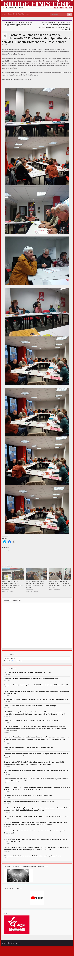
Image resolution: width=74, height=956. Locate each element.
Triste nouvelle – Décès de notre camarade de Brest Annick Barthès (28, 795)
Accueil (4, 14)
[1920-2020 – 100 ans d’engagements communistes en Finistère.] (18, 875)
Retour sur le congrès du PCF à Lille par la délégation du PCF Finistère (28, 747)
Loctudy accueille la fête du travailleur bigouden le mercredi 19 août (28, 672)
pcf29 (5, 45)
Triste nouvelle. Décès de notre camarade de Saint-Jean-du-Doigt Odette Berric (32, 856)
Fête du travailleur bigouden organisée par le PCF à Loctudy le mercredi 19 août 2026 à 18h (36, 685)
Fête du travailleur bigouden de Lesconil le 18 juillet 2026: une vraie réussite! (31, 678)
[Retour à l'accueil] (37, 6)
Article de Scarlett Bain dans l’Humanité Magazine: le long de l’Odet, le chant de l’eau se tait (36, 699)
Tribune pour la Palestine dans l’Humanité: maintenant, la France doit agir (30, 705)
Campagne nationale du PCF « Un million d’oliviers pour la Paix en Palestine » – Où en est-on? (36, 816)
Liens (27, 14)
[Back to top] (69, 951)
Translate (19, 661)
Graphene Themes (16, 943)
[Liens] (16, 924)
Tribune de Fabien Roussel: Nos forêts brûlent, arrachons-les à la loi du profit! (31, 720)
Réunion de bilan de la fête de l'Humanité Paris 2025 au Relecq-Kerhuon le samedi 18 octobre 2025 (60, 583)
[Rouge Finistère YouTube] (37, 898)
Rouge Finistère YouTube (16, 14)
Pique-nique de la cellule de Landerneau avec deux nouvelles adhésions (29, 801)
